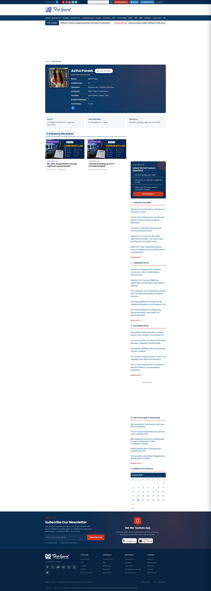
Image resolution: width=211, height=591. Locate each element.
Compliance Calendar (133, 569)
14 (153, 492)
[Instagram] (69, 2)
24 (133, 500)
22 (158, 496)
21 (153, 496)
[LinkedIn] (66, 2)
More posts (136, 257)
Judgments (129, 566)
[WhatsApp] (73, 2)
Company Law (88, 18)
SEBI (140, 18)
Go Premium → (148, 194)
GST (113, 18)
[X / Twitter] (60, 2)
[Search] (111, 2)
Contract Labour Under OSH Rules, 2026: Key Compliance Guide (130, 23)
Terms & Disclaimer (159, 582)
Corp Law (156, 18)
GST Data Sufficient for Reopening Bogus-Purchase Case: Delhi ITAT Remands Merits (146, 312)
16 (163, 492)
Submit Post (148, 2)
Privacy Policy (146, 582)
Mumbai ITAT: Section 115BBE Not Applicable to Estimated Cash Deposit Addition (147, 283)
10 (133, 492)
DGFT (130, 18)
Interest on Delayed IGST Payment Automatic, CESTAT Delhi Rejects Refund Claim (146, 272)
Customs (106, 18)
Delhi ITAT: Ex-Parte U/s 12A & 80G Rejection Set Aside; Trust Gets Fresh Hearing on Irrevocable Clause (147, 239)
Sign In (160, 2)
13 (148, 492)
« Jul (132, 508)
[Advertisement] (105, 43)
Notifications (129, 559)
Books (135, 2)
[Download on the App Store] (145, 540)
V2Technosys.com (86, 582)
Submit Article (152, 562)
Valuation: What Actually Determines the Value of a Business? (65, 23)
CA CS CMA (121, 18)
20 (148, 496)
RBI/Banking (107, 566)
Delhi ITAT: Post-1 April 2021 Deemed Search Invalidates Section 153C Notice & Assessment (148, 249)
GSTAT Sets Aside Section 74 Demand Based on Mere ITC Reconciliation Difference (147, 220)
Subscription (122, 2)
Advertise (150, 566)
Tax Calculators (130, 573)
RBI (136, 18)
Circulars (128, 562)
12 (143, 492)
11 (138, 492)
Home (48, 18)
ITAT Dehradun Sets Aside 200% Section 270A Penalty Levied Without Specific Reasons (148, 294)
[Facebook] (57, 2)
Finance (147, 18)
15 (158, 492)
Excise (98, 18)
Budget (66, 18)
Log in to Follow (105, 71)
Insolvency (106, 569)
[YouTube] (63, 2)
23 (163, 496)
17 (133, 496)
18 (138, 496)
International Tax (86, 573)
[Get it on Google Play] (129, 540)
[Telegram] (76, 2)
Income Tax (56, 18)
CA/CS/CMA (107, 573)
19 (143, 496)
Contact (150, 569)
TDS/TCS (83, 569)
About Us (150, 559)
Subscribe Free (95, 537)
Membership (151, 573)
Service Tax (75, 18)
